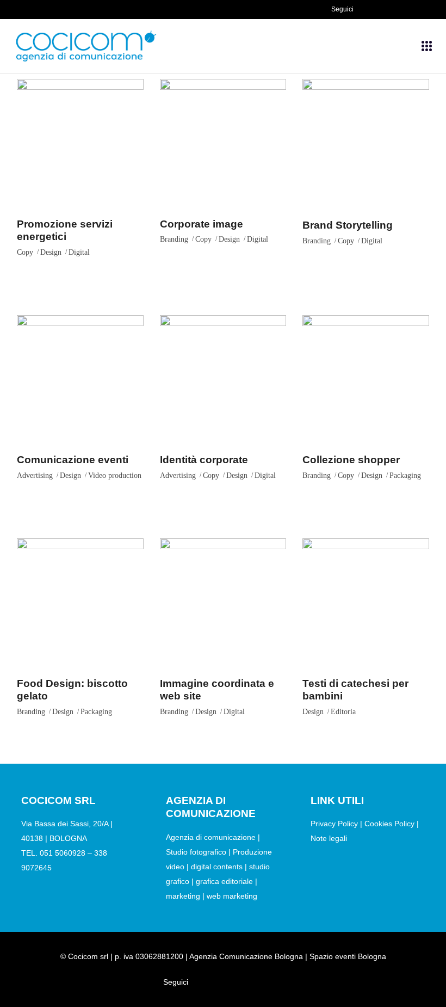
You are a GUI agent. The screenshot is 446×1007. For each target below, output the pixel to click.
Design (50, 252)
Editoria (343, 712)
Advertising (35, 475)
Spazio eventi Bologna (347, 956)
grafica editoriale (225, 881)
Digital (79, 252)
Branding (174, 239)
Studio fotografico (196, 852)
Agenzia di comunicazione (211, 837)
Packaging (405, 475)
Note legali (329, 838)
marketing (183, 896)
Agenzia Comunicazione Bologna (246, 956)
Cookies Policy (389, 823)
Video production (114, 475)
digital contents (217, 866)
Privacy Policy (334, 823)
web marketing (232, 896)
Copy (25, 252)
